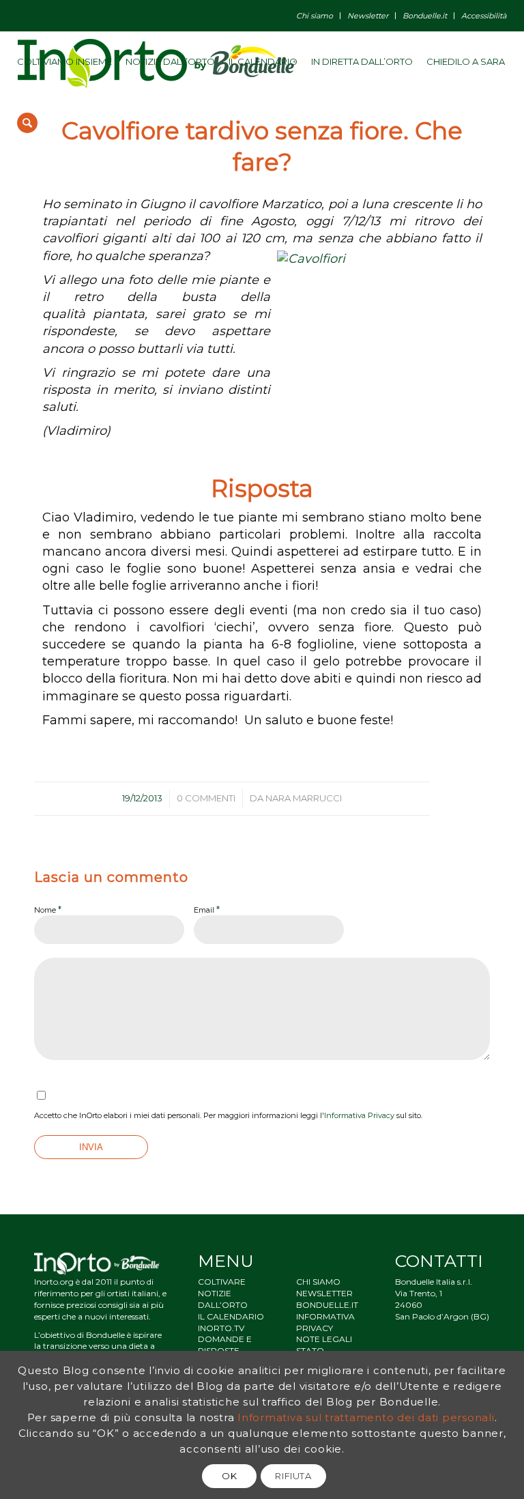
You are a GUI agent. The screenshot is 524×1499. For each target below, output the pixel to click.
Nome (47, 909)
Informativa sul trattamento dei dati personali (366, 1417)
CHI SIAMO (318, 1281)
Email (207, 909)
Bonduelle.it (425, 15)
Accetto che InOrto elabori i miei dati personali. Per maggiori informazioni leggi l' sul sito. (228, 1115)
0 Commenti (206, 798)
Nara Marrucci (303, 798)
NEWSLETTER (324, 1293)
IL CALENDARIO (231, 1316)
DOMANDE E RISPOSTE (225, 1345)
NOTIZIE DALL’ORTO (223, 1299)
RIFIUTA (293, 1475)
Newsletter (367, 15)
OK (229, 1475)
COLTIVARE (222, 1281)
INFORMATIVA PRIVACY (325, 1322)
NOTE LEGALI (324, 1339)
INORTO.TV (221, 1328)
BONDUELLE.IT (327, 1305)
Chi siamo (314, 15)
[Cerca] (27, 123)
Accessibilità (483, 15)
